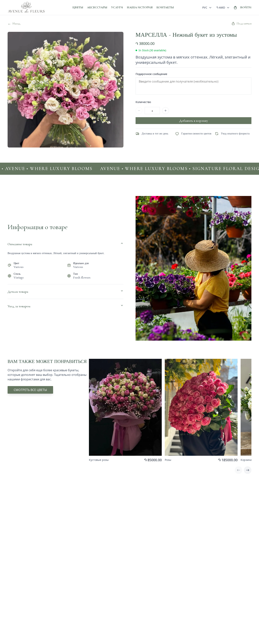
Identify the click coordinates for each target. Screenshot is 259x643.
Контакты (165, 7)
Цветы (77, 7)
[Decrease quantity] (139, 110)
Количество (143, 102)
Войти (245, 7)
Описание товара (20, 244)
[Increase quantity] (165, 110)
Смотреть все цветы (30, 390)
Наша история (140, 7)
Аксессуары (97, 7)
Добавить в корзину (193, 121)
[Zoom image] (116, 38)
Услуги (117, 7)
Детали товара (18, 292)
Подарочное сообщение (151, 74)
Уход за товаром (19, 306)
